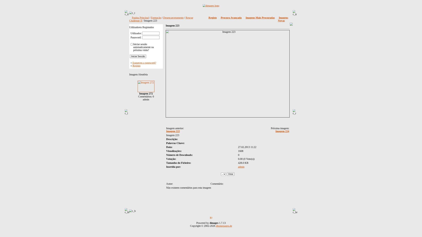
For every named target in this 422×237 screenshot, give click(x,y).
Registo (136, 65)
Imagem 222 (173, 131)
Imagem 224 (282, 131)
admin (241, 166)
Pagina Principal (140, 17)
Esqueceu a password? (144, 62)
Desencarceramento (173, 17)
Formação (156, 17)
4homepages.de (224, 225)
